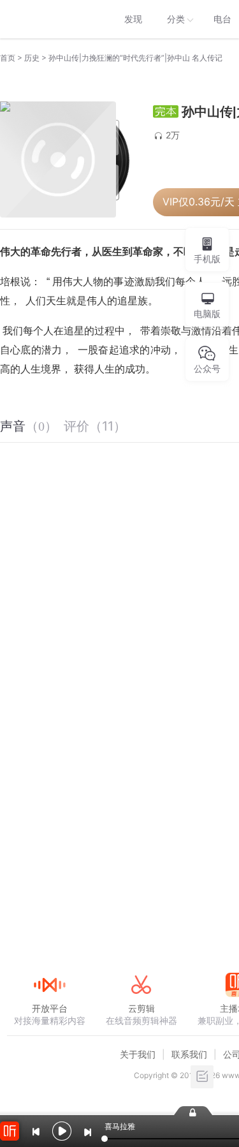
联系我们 (189, 1054)
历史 (32, 58)
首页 (7, 58)
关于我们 (138, 1054)
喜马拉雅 (49, 19)
